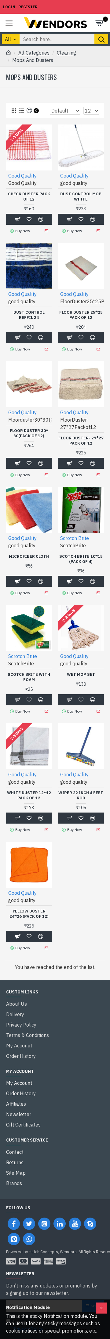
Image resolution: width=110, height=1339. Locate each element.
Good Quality (22, 176)
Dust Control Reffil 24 (29, 315)
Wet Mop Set (81, 674)
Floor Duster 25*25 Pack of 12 (81, 315)
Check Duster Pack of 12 (29, 197)
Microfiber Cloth (29, 556)
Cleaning (66, 53)
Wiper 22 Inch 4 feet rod (80, 795)
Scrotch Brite (74, 538)
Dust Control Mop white (80, 197)
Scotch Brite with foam (29, 677)
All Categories (34, 53)
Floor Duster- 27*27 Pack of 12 (81, 441)
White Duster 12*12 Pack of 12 (29, 795)
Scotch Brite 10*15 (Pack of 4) (81, 559)
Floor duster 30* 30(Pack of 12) (29, 433)
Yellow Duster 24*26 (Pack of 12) (29, 914)
